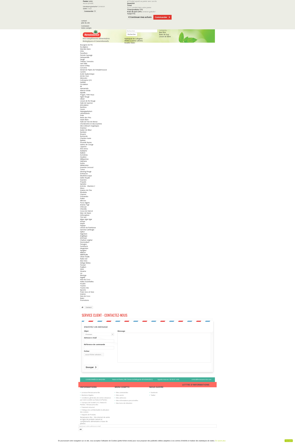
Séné (82, 269)
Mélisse (83, 252)
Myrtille (83, 92)
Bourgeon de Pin (86, 45)
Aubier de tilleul (85, 130)
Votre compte (86, 28)
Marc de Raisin (85, 213)
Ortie (82, 51)
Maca (82, 188)
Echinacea (84, 173)
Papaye (83, 225)
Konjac (82, 221)
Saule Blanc (84, 119)
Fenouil (83, 265)
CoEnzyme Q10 (86, 80)
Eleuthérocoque (86, 176)
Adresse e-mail (90, 338)
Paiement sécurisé (88, 407)
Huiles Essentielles (87, 281)
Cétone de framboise (88, 227)
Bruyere (83, 134)
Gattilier (83, 82)
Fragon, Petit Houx (87, 95)
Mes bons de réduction (124, 403)
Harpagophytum (86, 111)
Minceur (83, 200)
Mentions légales (88, 395)
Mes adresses (121, 398)
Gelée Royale (85, 178)
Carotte (83, 72)
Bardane (83, 132)
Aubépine (83, 151)
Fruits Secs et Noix (87, 292)
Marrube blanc (85, 49)
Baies (82, 298)
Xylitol (82, 232)
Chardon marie (85, 138)
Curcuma (83, 68)
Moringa (83, 275)
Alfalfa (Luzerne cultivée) (133, 41)
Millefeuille (84, 254)
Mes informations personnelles (127, 400)
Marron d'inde (85, 90)
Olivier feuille (85, 257)
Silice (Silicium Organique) (89, 126)
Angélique (83, 236)
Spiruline (83, 184)
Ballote (82, 153)
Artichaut (83, 238)
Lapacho (83, 146)
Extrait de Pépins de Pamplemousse (93, 70)
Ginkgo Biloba (85, 263)
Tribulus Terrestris (87, 61)
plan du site (85, 23)
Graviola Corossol (86, 167)
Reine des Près (85, 117)
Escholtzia (84, 155)
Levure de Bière (165, 36)
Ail (81, 86)
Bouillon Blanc (129, 43)
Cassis (82, 109)
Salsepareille (84, 57)
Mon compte (122, 387)
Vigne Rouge (84, 97)
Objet (86, 331)
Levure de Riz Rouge (87, 101)
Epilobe (83, 140)
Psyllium (83, 267)
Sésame (83, 271)
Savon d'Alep (85, 65)
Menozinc (83, 78)
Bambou (83, 107)
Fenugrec (83, 244)
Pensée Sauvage (86, 55)
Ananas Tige (84, 205)
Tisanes (83, 286)
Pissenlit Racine (86, 142)
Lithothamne (85, 113)
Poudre (83, 284)
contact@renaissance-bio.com (201, 379)
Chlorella (83, 209)
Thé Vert (83, 217)
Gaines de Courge (86, 144)
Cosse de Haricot (86, 211)
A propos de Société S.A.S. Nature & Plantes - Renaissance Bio (93, 403)
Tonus (82, 169)
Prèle (82, 115)
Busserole (84, 136)
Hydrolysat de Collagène (133, 38)
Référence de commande (94, 344)
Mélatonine (84, 165)
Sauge (82, 59)
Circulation (84, 84)
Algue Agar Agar (86, 219)
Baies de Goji (164, 34)
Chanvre (83, 194)
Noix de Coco (85, 279)
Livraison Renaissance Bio (91, 392)
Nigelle (82, 277)
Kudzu (82, 163)
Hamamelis (84, 88)
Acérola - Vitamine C (87, 186)
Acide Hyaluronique (87, 74)
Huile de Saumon (86, 103)
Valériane (83, 161)
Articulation (84, 105)
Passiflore (83, 53)
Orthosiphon (84, 215)
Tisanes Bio (84, 288)
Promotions (84, 300)
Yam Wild (83, 63)
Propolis (83, 182)
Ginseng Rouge (85, 171)
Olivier (82, 99)
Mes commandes (122, 392)
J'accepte (288, 441)
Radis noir (83, 259)
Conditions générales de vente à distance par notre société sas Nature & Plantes (95, 399)
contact (84, 21)
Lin (81, 273)
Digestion (83, 234)
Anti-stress (84, 149)
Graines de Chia (86, 190)
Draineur (83, 128)
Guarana (83, 180)
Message (121, 331)
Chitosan (83, 207)
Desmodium (84, 242)
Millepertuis (84, 159)
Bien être (162, 32)
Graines (83, 294)
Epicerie (83, 290)
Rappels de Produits (89, 415)
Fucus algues (85, 203)
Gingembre (84, 248)
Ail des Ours (84, 76)
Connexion (85, 26)
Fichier (86, 351)
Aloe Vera (83, 261)
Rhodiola (83, 192)
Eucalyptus (84, 47)
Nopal (82, 223)
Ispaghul (83, 250)
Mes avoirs (120, 395)
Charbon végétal (86, 240)
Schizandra (84, 196)
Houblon (83, 157)
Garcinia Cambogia (87, 230)
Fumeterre (84, 246)
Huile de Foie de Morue (88, 122)
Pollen (82, 198)
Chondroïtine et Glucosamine (91, 124)
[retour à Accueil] (82, 307)
